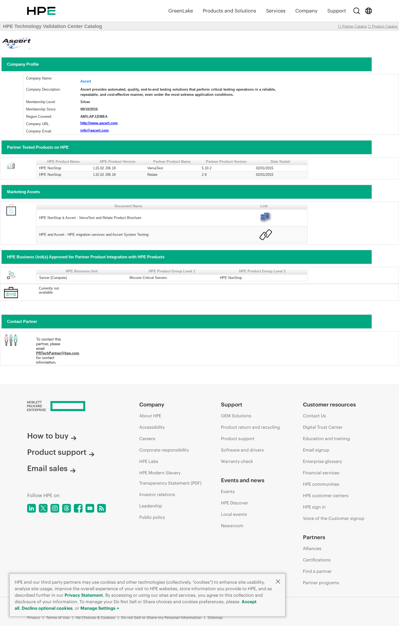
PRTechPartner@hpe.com (57, 353)
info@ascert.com (94, 130)
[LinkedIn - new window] (31, 508)
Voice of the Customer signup (333, 518)
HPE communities (321, 484)
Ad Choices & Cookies (95, 617)
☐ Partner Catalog (352, 26)
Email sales (47, 468)
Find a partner (317, 571)
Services (276, 11)
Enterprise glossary (322, 461)
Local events (234, 514)
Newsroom (232, 525)
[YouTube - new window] (90, 508)
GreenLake (180, 11)
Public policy (152, 517)
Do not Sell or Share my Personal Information (161, 617)
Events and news (242, 480)
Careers (147, 438)
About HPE (150, 415)
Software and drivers (242, 450)
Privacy (33, 617)
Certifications (317, 560)
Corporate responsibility (164, 450)
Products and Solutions (229, 11)
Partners (314, 537)
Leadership (150, 506)
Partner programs (321, 582)
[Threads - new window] (66, 508)
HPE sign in (314, 507)
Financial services (321, 472)
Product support (56, 452)
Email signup (316, 450)
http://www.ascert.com (99, 123)
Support (336, 11)
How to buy (47, 436)
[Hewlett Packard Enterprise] (41, 11)
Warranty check (237, 461)
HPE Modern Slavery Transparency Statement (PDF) (170, 478)
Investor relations (157, 494)
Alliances (312, 548)
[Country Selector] (368, 11)
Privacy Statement (84, 595)
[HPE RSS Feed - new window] (101, 508)
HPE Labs (148, 461)
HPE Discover (234, 503)
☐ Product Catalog (382, 26)
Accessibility (152, 427)
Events (228, 491)
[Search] (356, 11)
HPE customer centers (326, 495)
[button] (278, 581)
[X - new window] (43, 508)
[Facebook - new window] (78, 508)
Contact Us (314, 415)
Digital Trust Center (323, 427)
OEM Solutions (236, 415)
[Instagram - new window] (54, 508)
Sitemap (215, 617)
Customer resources (329, 404)
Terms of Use (57, 617)
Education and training (326, 438)
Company (306, 11)
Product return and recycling (250, 427)
